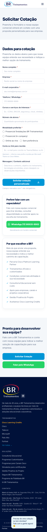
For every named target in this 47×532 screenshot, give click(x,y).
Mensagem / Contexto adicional (16, 161)
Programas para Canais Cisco (14, 463)
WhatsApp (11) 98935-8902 (25, 224)
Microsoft (6, 434)
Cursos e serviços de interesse (17, 107)
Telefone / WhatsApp (12, 97)
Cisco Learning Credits (12, 422)
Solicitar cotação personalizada (22, 182)
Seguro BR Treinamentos (12, 475)
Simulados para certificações (14, 467)
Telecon (5, 430)
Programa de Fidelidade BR (13, 478)
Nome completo (10, 67)
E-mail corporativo (11, 87)
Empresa (7, 77)
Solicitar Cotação (23, 356)
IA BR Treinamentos (10, 482)
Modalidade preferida (13, 128)
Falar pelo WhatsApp (23, 365)
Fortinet (5, 441)
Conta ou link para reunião (14, 146)
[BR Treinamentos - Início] (15, 4)
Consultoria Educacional (12, 456)
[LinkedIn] (23, 396)
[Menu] (42, 4)
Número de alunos (11, 117)
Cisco (4, 426)
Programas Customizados (12, 459)
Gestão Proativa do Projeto (13, 471)
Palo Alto (5, 437)
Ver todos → (7, 445)
